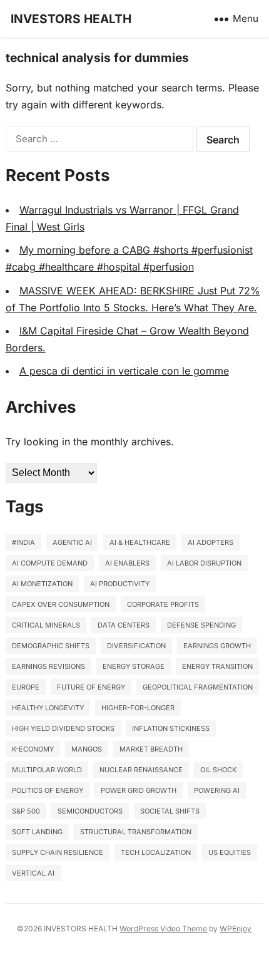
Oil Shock (218, 769)
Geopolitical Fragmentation (198, 687)
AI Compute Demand (50, 563)
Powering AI (217, 790)
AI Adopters (210, 542)
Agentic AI (72, 542)
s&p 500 (26, 811)
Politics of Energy (47, 790)
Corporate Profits (163, 604)
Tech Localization (156, 852)
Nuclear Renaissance (141, 769)
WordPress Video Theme (163, 928)
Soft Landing (37, 831)
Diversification (136, 645)
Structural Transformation (135, 831)
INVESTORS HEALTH (71, 18)
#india (23, 542)
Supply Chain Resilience (57, 852)
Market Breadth (151, 749)
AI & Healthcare (139, 542)
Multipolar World (47, 769)
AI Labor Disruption (204, 563)
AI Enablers (127, 563)
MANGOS (86, 749)
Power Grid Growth (138, 790)
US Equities (229, 852)
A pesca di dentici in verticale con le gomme (124, 371)
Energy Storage (134, 666)
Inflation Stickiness (171, 728)
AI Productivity (120, 583)
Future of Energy (91, 687)
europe (25, 687)
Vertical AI (33, 873)
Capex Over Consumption (60, 604)
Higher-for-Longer (138, 707)
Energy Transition (217, 666)
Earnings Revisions (48, 666)
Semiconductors (90, 811)
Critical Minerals (46, 625)
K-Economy (33, 749)
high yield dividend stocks (63, 728)
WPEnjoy (235, 928)
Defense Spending (201, 625)
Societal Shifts (170, 811)
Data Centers (124, 625)
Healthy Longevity (48, 707)
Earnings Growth (217, 645)
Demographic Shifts (50, 645)
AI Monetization (42, 583)
